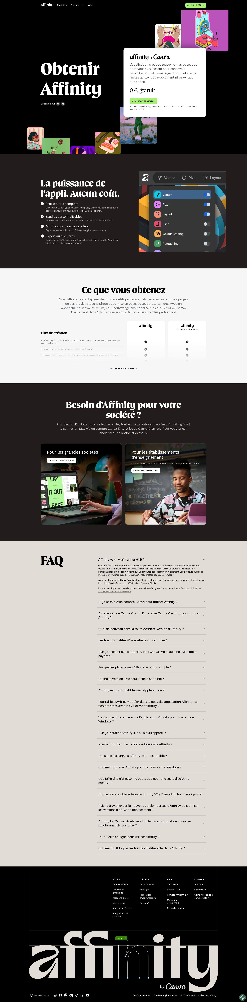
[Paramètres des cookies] (242, 997)
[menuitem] (62, 5)
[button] (40, 995)
